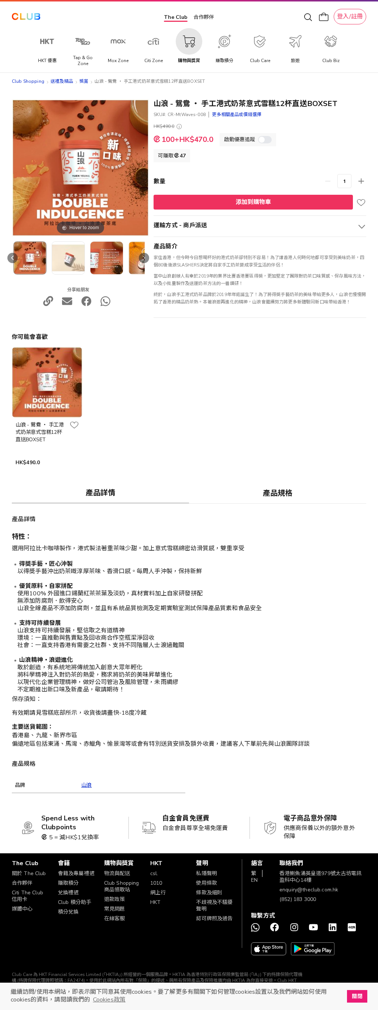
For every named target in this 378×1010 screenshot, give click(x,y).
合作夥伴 (203, 17)
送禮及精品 (62, 81)
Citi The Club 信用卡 (27, 896)
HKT (155, 902)
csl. (154, 873)
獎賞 (83, 81)
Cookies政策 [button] (109, 1000)
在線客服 (114, 918)
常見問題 (114, 908)
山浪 (86, 785)
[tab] (100, 492)
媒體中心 (22, 908)
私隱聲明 (206, 873)
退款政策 (114, 899)
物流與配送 (117, 873)
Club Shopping (28, 81)
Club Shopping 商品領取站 (121, 886)
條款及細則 (209, 892)
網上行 (158, 892)
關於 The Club (29, 873)
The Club (176, 17)
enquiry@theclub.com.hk (308, 889)
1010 (156, 883)
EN (254, 880)
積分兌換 (68, 911)
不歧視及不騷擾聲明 (214, 905)
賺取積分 (68, 883)
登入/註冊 (350, 17)
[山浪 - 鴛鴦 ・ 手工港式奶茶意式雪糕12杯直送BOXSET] (68, 258)
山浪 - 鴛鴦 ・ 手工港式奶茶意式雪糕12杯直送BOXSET (40, 432)
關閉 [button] (357, 996)
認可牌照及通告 (214, 918)
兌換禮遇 (68, 892)
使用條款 (206, 883)
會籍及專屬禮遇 (76, 873)
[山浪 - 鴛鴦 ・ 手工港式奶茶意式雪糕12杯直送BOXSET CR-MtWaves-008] (30, 258)
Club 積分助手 (74, 902)
